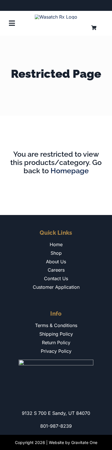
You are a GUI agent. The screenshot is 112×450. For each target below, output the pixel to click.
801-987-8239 (56, 426)
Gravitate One (84, 442)
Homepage (70, 170)
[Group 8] (56, 17)
